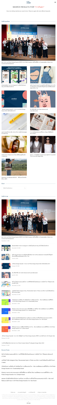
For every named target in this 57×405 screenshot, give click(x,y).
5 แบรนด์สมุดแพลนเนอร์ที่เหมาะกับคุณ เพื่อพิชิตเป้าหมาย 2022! (42, 132)
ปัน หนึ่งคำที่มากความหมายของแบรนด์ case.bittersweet (39, 110)
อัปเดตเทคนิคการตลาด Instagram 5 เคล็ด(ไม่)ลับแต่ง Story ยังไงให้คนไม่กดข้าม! (14, 86)
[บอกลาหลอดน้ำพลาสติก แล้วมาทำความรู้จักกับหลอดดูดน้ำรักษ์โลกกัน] (14, 121)
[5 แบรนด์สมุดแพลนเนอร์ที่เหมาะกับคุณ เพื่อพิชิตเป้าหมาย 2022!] (42, 121)
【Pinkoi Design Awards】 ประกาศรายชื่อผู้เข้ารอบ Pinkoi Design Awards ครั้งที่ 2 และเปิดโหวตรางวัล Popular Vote (28, 335)
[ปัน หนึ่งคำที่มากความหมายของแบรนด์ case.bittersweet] (42, 99)
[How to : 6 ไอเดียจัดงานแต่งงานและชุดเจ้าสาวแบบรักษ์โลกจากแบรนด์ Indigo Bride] (42, 144)
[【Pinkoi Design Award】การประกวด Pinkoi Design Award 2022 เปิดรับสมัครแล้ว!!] (14, 99)
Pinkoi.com (13, 392)
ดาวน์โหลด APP (32, 392)
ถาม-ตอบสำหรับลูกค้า (22, 392)
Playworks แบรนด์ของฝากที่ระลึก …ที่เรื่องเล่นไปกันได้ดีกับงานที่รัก (14, 178)
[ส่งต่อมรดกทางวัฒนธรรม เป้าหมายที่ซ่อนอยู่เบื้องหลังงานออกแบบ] (14, 144)
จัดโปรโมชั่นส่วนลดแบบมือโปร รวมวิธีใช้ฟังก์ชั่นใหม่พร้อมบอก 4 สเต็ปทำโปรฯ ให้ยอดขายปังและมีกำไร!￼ (33, 282)
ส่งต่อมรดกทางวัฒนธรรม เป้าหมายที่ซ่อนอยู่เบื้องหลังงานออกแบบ (14, 155)
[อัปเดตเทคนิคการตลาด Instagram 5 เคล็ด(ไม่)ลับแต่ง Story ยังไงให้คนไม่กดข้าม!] (14, 74)
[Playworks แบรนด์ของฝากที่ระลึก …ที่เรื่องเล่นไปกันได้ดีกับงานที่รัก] (14, 167)
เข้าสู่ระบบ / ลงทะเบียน (42, 392)
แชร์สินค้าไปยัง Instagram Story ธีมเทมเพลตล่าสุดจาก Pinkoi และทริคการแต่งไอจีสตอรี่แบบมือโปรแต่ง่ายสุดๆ (33, 291)
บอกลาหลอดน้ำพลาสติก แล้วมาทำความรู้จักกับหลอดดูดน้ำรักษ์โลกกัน (14, 132)
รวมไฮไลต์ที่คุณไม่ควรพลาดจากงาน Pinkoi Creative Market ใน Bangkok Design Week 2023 (23, 343)
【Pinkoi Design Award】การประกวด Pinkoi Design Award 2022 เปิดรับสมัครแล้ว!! (13, 110)
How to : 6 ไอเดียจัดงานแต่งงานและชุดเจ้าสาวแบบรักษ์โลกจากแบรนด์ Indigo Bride (42, 155)
